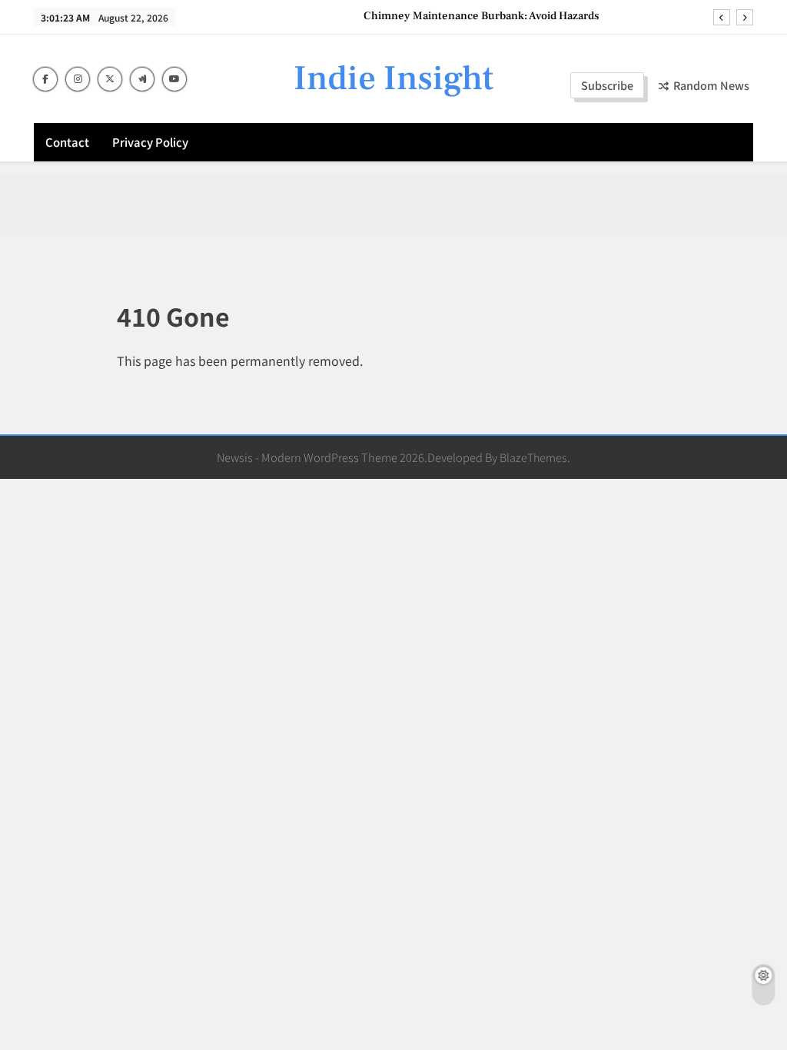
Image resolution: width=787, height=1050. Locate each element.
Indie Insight (393, 78)
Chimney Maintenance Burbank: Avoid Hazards (481, 16)
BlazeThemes (533, 457)
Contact (67, 142)
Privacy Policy (150, 142)
